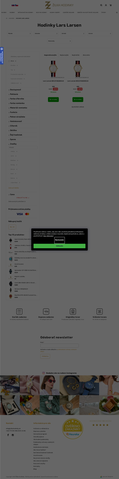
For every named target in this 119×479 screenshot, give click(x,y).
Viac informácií (48, 236)
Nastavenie (59, 240)
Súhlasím (59, 246)
